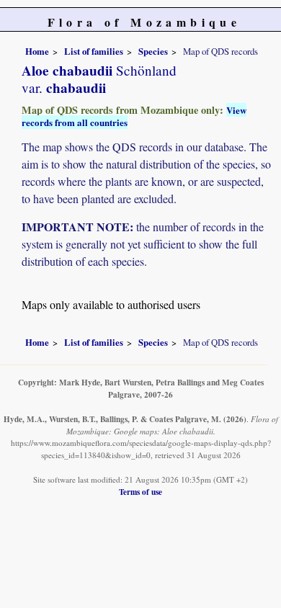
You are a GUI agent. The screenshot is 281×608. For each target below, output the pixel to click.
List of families (93, 51)
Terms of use (140, 492)
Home (37, 51)
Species (153, 51)
